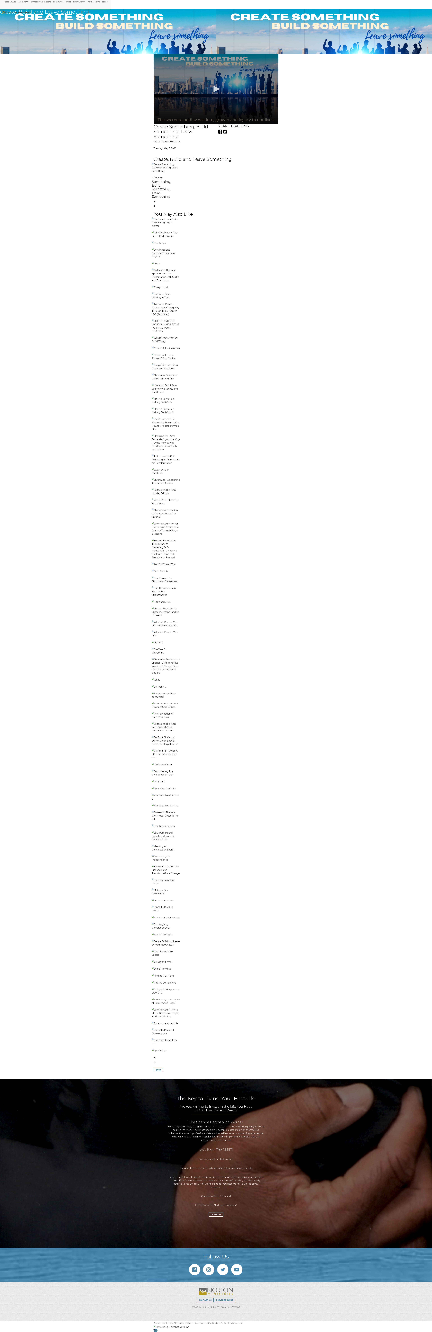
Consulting (58, 2)
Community (23, 2)
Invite (68, 2)
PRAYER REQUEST (224, 1300)
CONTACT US (205, 1300)
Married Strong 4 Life (40, 2)
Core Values (10, 2)
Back (158, 1070)
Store (105, 2)
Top (156, 1330)
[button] (216, 89)
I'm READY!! (216, 1214)
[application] (216, 89)
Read (90, 2)
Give (98, 2)
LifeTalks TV (79, 2)
